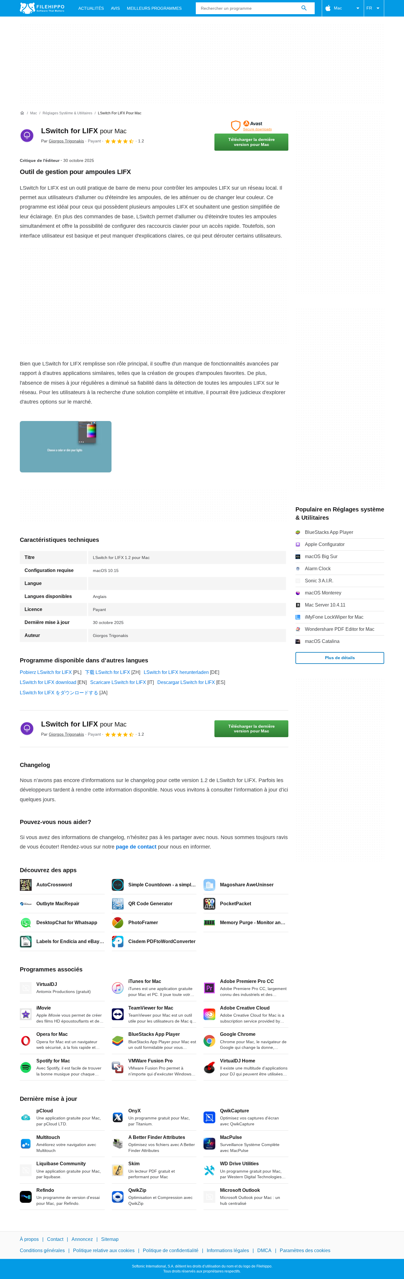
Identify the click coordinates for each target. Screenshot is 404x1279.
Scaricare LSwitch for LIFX (118, 682)
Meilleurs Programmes (154, 8)
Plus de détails (340, 657)
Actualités (91, 8)
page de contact (136, 847)
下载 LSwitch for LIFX (107, 672)
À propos (29, 1239)
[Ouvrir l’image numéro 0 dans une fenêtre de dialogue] (65, 446)
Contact (55, 1239)
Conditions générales (42, 1250)
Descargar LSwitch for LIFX (186, 682)
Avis (115, 8)
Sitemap (110, 1239)
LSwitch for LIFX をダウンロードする (59, 692)
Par (62, 141)
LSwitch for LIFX (84, 131)
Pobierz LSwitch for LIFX (46, 672)
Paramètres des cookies (305, 1250)
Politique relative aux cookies (104, 1250)
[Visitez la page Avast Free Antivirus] (251, 126)
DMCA (264, 1250)
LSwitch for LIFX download (48, 682)
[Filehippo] (42, 8)
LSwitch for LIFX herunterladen (176, 672)
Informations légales (228, 1250)
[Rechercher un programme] (304, 8)
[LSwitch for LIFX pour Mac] (27, 136)
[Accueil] (22, 113)
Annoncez (82, 1239)
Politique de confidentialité (170, 1250)
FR (369, 8)
